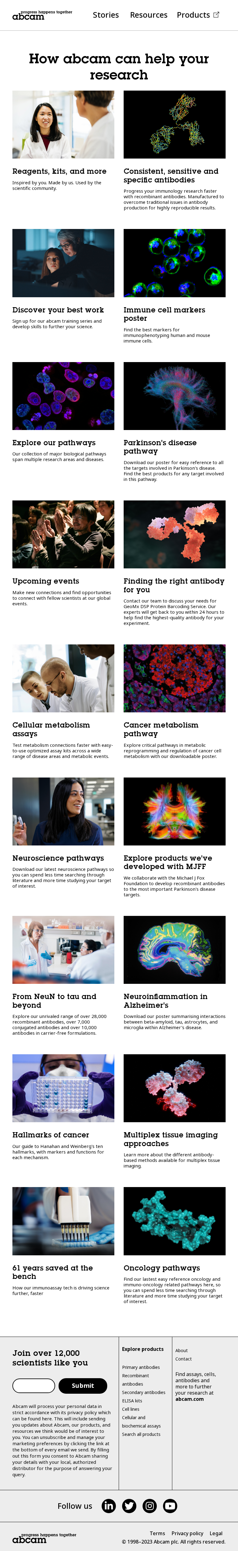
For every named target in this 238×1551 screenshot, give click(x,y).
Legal (216, 1533)
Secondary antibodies (143, 1392)
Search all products (141, 1434)
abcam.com (189, 1399)
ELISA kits (132, 1401)
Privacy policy (187, 1533)
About (181, 1350)
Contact (183, 1359)
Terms (157, 1533)
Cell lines (130, 1409)
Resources (149, 14)
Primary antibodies (141, 1367)
